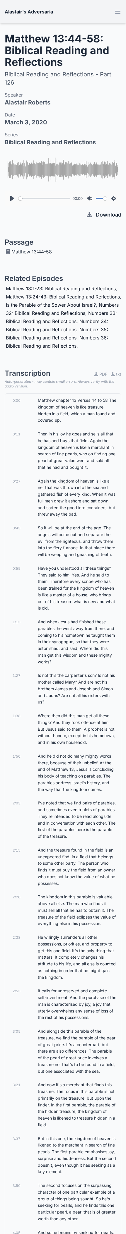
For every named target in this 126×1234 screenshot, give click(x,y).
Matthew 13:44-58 (31, 252)
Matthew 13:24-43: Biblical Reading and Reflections (63, 297)
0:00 (17, 400)
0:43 (17, 528)
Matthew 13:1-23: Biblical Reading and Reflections (61, 288)
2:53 (17, 991)
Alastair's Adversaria (29, 12)
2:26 (17, 897)
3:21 (17, 1085)
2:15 (17, 850)
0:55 (17, 568)
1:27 (17, 675)
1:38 (17, 716)
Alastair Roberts (27, 102)
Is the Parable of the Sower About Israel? (51, 305)
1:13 (17, 622)
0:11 (17, 434)
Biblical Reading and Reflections (50, 142)
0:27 (17, 481)
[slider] (44, 198)
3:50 (17, 1185)
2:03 (17, 803)
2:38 (17, 937)
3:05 (17, 1031)
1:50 (17, 756)
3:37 (17, 1139)
